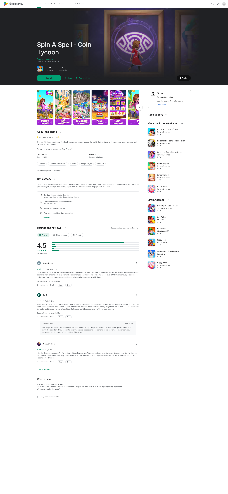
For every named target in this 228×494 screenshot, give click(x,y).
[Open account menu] (224, 4)
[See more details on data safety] (45, 217)
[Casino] (42, 163)
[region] (70, 69)
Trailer (183, 78)
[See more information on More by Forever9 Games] (182, 123)
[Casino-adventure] (57, 163)
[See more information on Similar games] (168, 200)
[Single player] (86, 163)
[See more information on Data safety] (54, 179)
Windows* (100, 157)
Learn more (48, 197)
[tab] (30, 4)
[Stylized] (100, 163)
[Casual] (73, 163)
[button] (45, 107)
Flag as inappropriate (48, 397)
